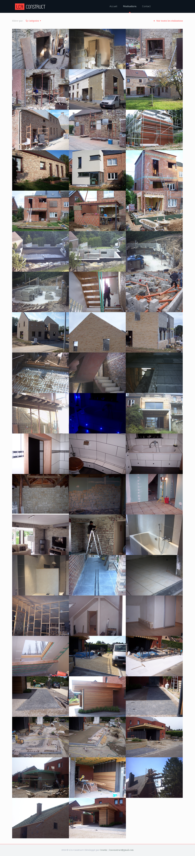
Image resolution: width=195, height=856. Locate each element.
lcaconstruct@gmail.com (121, 850)
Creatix (103, 850)
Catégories (34, 21)
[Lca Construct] (31, 6)
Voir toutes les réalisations (169, 21)
